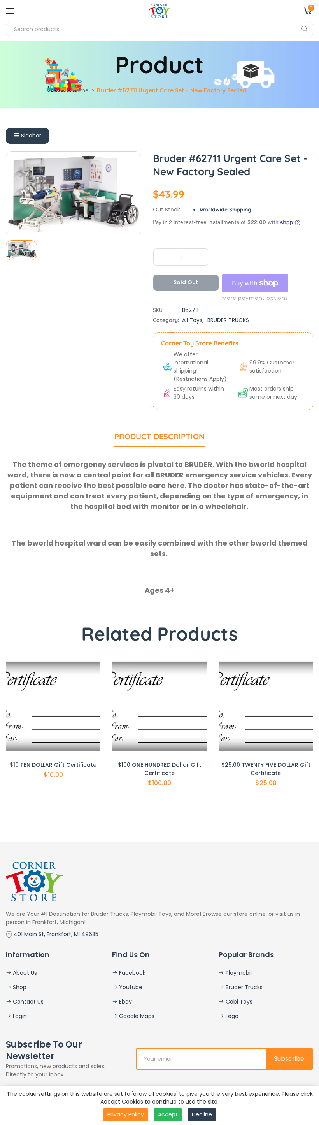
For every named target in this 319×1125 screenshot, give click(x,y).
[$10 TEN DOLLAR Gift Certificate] (53, 706)
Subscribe (289, 1058)
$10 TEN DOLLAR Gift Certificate (53, 765)
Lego (231, 1016)
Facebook (131, 973)
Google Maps (135, 1016)
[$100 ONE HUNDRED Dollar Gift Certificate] (159, 706)
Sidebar (31, 135)
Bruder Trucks (243, 987)
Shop (18, 987)
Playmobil (238, 973)
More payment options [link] (255, 298)
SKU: (158, 310)
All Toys (192, 320)
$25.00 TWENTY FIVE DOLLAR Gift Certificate (265, 769)
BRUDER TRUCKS (228, 320)
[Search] (304, 29)
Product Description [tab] (159, 436)
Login (19, 1016)
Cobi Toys (238, 1001)
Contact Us (27, 1001)
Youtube (129, 987)
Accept (168, 1114)
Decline (202, 1114)
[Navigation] (10, 11)
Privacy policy (125, 1114)
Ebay (124, 1001)
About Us (24, 973)
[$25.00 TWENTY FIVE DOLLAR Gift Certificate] (266, 706)
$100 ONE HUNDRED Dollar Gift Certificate (159, 769)
